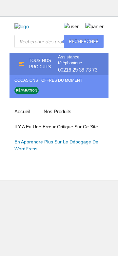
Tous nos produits (40, 63)
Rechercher (84, 41)
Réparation (26, 90)
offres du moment (61, 80)
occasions (26, 80)
